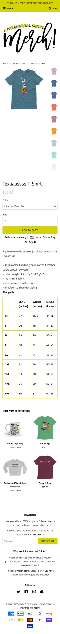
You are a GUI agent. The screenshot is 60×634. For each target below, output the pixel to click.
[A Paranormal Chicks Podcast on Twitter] (18, 592)
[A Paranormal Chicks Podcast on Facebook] (26, 592)
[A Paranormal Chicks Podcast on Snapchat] (42, 592)
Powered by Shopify (30, 607)
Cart (55, 8)
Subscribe (48, 541)
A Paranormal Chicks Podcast (39, 604)
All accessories (19, 63)
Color (5, 200)
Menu (9, 8)
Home (5, 63)
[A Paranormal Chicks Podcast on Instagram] (34, 592)
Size (4, 214)
